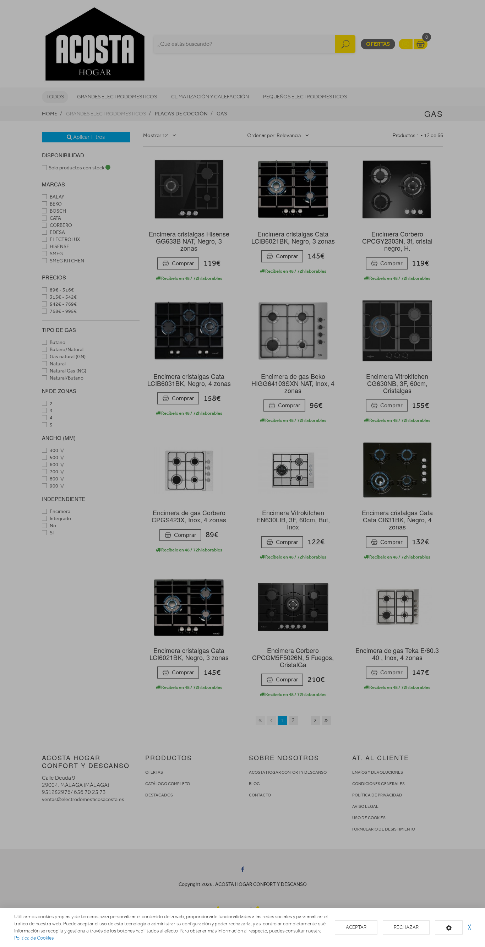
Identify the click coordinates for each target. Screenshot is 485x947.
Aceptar (356, 927)
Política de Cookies (34, 938)
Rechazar (406, 927)
